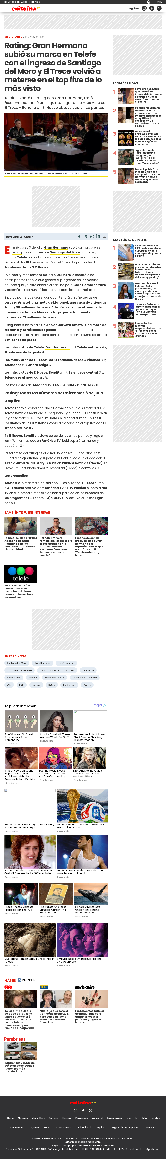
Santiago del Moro (65, 252)
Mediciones (69, 685)
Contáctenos (64, 1127)
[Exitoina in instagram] (144, 8)
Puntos (87, 685)
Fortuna (53, 1118)
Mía (144, 1118)
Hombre (66, 1118)
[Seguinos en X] (159, 8)
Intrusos (36, 685)
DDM (21, 685)
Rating (51, 685)
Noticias (23, 1118)
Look (128, 1118)
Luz (137, 1118)
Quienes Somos (40, 1127)
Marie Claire (38, 1118)
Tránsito (151, 1127)
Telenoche (88, 670)
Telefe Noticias (66, 663)
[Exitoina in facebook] (151, 8)
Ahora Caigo (14, 677)
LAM (9, 685)
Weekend (97, 1118)
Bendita (33, 677)
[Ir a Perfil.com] (154, 3)
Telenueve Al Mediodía (84, 677)
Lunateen (156, 1118)
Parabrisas (81, 1118)
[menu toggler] (6, 8)
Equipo (101, 1127)
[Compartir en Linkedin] (98, 236)
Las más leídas (125, 83)
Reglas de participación (125, 1127)
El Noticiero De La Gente (19, 670)
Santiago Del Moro (17, 663)
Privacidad (84, 1127)
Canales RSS (17, 1127)
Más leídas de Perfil (130, 240)
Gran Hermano (42, 663)
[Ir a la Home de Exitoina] (27, 9)
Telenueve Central (54, 677)
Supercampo (114, 1118)
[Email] (104, 237)
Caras (10, 1118)
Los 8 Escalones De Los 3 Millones (57, 670)
